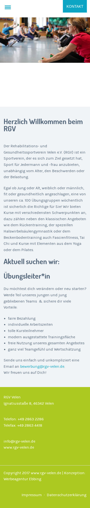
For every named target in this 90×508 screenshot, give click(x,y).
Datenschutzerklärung (66, 495)
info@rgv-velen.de (19, 441)
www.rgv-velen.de (19, 447)
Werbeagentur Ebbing (22, 479)
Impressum (32, 495)
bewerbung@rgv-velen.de (42, 366)
